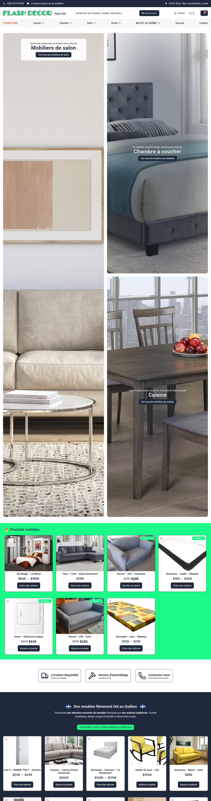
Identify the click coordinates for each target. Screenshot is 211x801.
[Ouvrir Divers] (120, 23)
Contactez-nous (159, 675)
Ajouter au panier (131, 585)
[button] (7, 538)
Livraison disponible (64, 675)
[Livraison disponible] (45, 676)
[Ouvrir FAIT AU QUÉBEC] (159, 23)
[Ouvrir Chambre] (71, 23)
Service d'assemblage (113, 675)
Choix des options (28, 585)
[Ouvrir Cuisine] (43, 23)
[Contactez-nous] (142, 676)
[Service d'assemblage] (92, 676)
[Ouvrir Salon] (95, 23)
